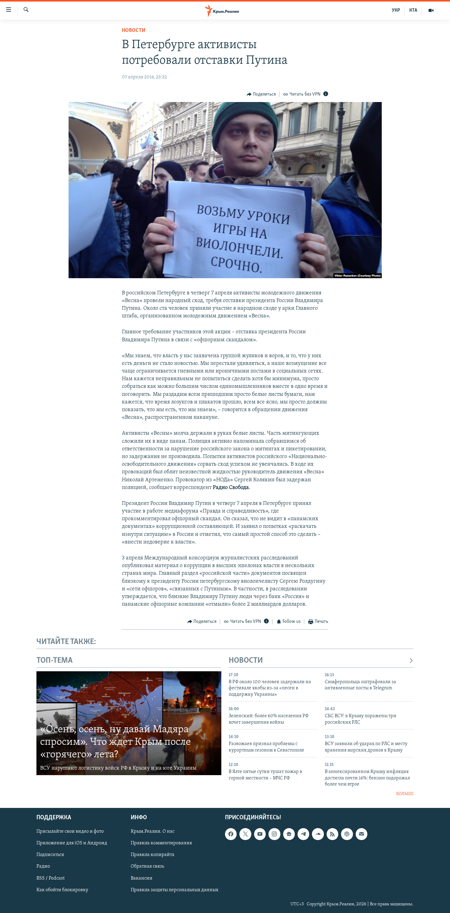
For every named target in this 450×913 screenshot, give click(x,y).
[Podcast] (347, 834)
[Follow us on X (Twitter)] (245, 834)
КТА (413, 10)
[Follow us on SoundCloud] (318, 834)
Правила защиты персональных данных (174, 889)
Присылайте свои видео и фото (70, 831)
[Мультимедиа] (431, 10)
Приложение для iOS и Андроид (71, 843)
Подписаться (50, 854)
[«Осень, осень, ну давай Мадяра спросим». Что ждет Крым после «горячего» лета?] (128, 723)
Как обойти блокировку (62, 889)
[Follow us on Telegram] (303, 834)
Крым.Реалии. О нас (152, 831)
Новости (133, 30)
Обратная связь (147, 866)
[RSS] (332, 834)
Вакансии (141, 878)
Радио (43, 866)
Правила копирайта (152, 854)
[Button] (261, 94)
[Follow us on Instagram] (274, 834)
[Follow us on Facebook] (231, 834)
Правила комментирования (161, 843)
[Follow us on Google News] (289, 834)
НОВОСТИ (246, 661)
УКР (396, 10)
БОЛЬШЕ (405, 794)
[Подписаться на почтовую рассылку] (361, 834)
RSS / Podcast (50, 878)
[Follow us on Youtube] (260, 834)
